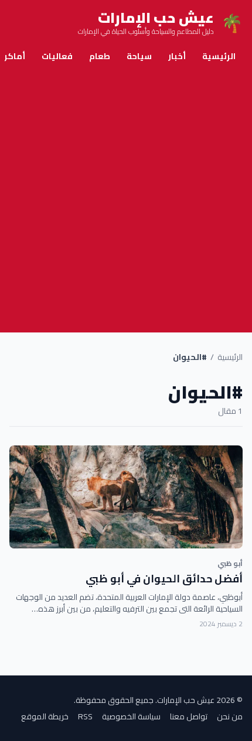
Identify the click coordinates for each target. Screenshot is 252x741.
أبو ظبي (230, 563)
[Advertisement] (126, 201)
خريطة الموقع (45, 716)
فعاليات (57, 56)
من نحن (230, 716)
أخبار (177, 56)
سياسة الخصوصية (131, 716)
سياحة (139, 56)
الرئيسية (219, 56)
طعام (99, 56)
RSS (85, 716)
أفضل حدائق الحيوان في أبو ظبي (164, 578)
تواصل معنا (188, 716)
